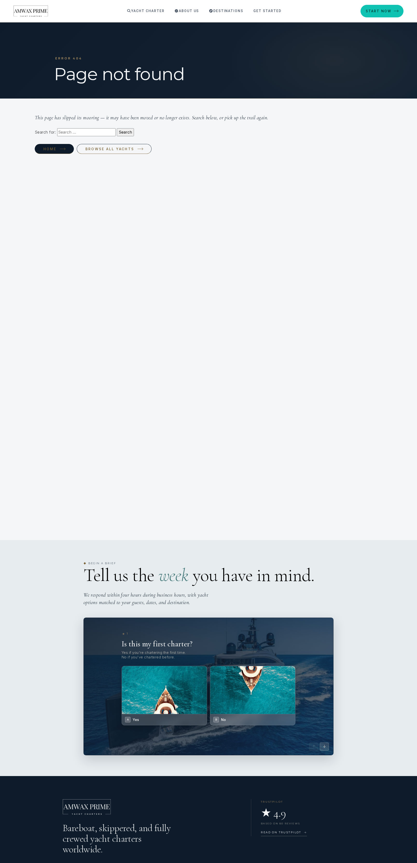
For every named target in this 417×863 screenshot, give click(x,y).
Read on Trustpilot (284, 832)
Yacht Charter (147, 11)
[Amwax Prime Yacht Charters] (31, 11)
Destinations (227, 11)
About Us (188, 11)
